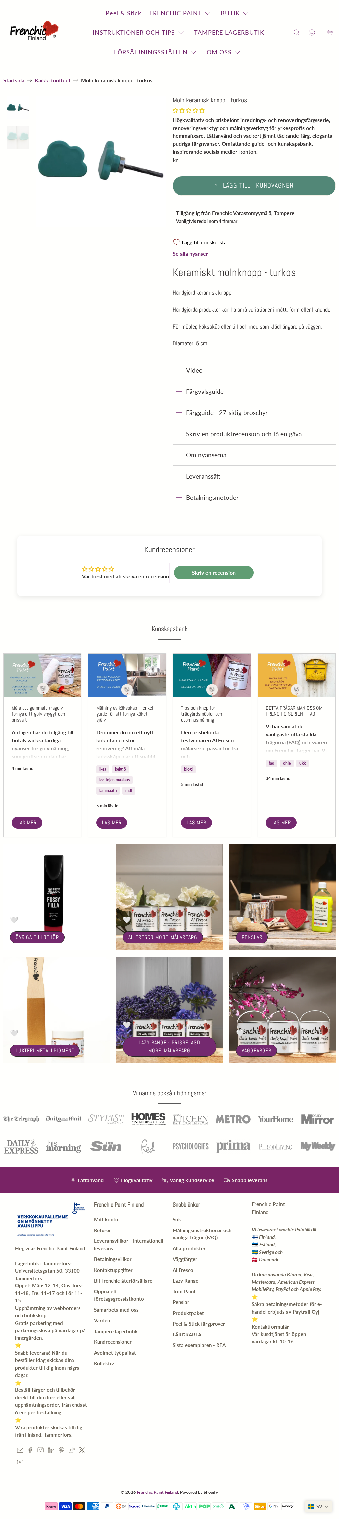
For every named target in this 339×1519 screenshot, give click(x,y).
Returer (102, 1230)
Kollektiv (104, 1363)
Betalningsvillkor (113, 1259)
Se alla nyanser (190, 253)
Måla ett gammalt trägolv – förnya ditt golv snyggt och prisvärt (39, 714)
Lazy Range (185, 1280)
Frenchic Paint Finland (157, 1492)
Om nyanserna (206, 455)
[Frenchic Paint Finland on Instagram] (40, 1451)
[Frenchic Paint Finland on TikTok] (72, 1451)
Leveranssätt (203, 476)
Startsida (13, 80)
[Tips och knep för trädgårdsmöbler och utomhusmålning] (212, 675)
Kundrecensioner (113, 1342)
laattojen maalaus (114, 779)
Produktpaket (188, 1313)
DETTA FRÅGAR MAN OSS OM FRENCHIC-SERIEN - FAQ (294, 711)
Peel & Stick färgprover (199, 1324)
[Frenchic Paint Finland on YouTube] (20, 1464)
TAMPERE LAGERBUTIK (229, 32)
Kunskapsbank (170, 628)
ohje (287, 763)
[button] (189, 110)
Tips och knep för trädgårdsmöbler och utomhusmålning (201, 714)
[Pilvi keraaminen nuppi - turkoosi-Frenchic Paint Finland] (101, 161)
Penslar (252, 937)
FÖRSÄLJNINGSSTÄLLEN (151, 52)
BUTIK (230, 13)
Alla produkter (189, 1248)
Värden (102, 1320)
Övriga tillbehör (37, 937)
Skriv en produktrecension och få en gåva (244, 434)
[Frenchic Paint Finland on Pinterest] (61, 1451)
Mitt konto (106, 1219)
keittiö (120, 769)
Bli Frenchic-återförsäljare (123, 1280)
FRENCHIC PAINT (175, 13)
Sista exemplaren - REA (199, 1345)
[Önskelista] (320, 33)
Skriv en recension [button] (214, 572)
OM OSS (219, 52)
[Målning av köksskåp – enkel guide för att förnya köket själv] (127, 675)
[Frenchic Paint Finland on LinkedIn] (51, 1451)
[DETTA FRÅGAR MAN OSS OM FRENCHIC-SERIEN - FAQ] (296, 675)
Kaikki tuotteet (53, 80)
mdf (128, 790)
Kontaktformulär (270, 1327)
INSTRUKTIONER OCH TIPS (134, 32)
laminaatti (108, 790)
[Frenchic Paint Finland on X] (82, 1451)
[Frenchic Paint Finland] (35, 32)
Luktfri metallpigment (45, 1050)
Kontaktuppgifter (113, 1270)
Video (194, 370)
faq (271, 763)
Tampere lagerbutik (116, 1331)
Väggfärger (256, 1050)
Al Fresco (183, 1270)
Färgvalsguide (205, 391)
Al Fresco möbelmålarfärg (162, 937)
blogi (188, 769)
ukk (302, 763)
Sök (177, 1219)
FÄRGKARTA (187, 1334)
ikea (102, 769)
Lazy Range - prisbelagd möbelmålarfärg (169, 1046)
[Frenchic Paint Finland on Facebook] (30, 1451)
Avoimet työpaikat (115, 1353)
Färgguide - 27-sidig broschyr (227, 412)
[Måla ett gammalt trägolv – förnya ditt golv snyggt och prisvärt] (42, 675)
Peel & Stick (123, 13)
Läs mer (27, 822)
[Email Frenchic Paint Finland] (20, 1451)
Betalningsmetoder (212, 497)
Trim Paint (184, 1291)
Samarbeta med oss (116, 1310)
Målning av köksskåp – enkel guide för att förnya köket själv (124, 714)
